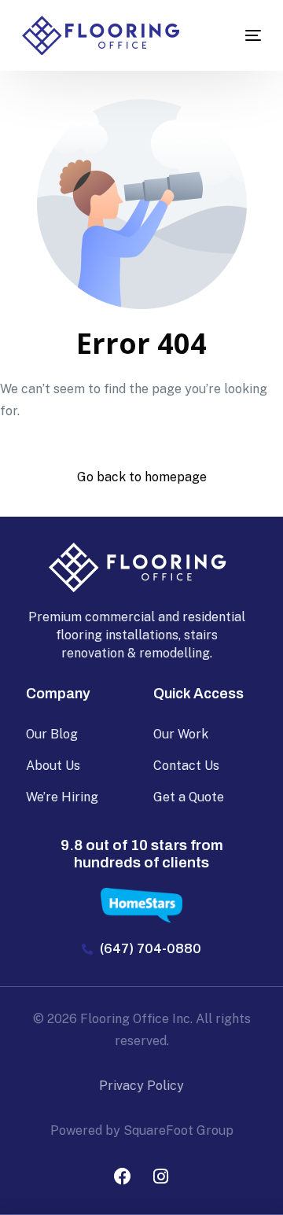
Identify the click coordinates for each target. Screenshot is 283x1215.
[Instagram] (161, 1176)
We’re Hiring (62, 797)
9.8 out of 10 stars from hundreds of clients (142, 854)
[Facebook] (122, 1176)
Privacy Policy (141, 1085)
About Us (53, 765)
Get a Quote (188, 797)
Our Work (180, 734)
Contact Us (186, 765)
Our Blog (52, 734)
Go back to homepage (142, 476)
